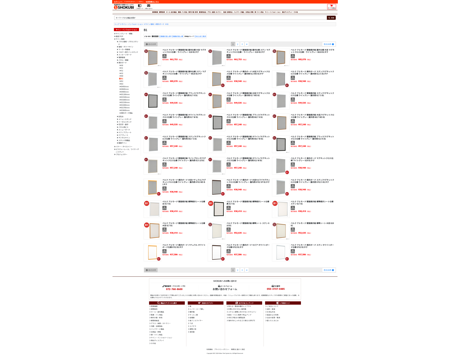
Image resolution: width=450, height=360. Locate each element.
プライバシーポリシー (221, 349)
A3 (122, 73)
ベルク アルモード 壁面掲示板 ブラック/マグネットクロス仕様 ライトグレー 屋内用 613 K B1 (312, 137)
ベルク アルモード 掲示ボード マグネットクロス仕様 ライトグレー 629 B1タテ (312, 159)
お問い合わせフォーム (225, 289)
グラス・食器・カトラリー (214, 12)
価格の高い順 (178, 36)
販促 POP (119, 36)
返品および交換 (272, 315)
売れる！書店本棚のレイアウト (239, 306)
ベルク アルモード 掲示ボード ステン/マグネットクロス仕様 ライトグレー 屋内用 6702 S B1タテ (312, 180)
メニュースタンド (124, 119)
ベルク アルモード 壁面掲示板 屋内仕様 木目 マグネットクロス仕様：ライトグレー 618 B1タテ (184, 50)
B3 (122, 84)
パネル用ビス (123, 127)
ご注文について (272, 306)
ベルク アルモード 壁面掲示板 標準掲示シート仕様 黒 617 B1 (248, 202)
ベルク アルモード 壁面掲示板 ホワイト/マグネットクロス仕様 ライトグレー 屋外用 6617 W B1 (248, 137)
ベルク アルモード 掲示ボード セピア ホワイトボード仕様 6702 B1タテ (248, 245)
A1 (122, 68)
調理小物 (193, 329)
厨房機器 (155, 12)
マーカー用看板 (124, 49)
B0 (122, 76)
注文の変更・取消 (273, 317)
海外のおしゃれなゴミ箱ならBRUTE (241, 320)
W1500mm (125, 97)
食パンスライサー (196, 320)
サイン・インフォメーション (273, 12)
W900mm (125, 91)
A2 (122, 70)
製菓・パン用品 (182, 12)
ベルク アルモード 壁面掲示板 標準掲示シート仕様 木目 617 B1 (183, 224)
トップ (116, 24)
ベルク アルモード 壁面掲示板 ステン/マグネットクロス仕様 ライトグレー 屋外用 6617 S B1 (184, 137)
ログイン (117, 1)
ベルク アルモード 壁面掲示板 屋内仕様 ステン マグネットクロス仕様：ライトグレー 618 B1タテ (248, 50)
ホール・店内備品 (171, 12)
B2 (122, 81)
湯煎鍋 (192, 332)
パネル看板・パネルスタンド (128, 42)
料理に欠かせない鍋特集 (237, 309)
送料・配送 (271, 309)
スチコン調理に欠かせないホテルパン (242, 312)
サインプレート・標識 (124, 33)
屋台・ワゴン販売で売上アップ (239, 315)
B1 (167, 24)
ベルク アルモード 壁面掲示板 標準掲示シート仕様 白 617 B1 (183, 202)
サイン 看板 (149, 24)
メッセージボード (125, 54)
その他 (296, 12)
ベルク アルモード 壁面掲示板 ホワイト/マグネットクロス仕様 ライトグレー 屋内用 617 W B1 (184, 115)
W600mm (125, 89)
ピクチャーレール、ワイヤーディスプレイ (127, 150)
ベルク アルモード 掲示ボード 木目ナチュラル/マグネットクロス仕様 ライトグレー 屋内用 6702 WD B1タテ (184, 182)
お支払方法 (271, 312)
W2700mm (125, 107)
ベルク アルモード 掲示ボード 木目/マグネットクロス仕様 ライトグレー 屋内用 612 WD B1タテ (248, 72)
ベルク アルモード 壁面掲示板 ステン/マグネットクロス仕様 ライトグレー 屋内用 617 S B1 (312, 94)
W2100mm (125, 102)
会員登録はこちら (152, 1)
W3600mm (125, 110)
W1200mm (125, 94)
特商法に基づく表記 (238, 349)
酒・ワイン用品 (259, 12)
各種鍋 (192, 317)
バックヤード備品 (239, 12)
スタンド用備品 (124, 140)
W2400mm (125, 105)
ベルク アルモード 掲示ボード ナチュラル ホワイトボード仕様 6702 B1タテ (184, 245)
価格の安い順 (166, 36)
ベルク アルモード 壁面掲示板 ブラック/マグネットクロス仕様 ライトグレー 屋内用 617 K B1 (184, 94)
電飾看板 (121, 57)
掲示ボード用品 (127, 113)
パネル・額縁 (123, 60)
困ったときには (272, 320)
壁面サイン (122, 143)
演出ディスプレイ (287, 12)
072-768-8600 (174, 289)
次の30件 (327, 44)
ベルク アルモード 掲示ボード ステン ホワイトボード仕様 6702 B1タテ (312, 245)
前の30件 (152, 44)
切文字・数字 (123, 124)
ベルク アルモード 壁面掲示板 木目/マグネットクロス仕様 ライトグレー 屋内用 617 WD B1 (248, 94)
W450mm (125, 86)
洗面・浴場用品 (227, 12)
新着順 (156, 36)
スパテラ (193, 326)
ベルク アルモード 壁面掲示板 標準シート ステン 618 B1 (248, 224)
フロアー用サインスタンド (128, 52)
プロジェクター (121, 154)
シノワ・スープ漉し (197, 309)
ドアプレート (123, 135)
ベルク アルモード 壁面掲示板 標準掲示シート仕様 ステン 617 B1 (312, 202)
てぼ (191, 323)
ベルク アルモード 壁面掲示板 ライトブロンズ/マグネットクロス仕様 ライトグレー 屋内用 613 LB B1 (184, 159)
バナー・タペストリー (124, 146)
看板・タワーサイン (125, 46)
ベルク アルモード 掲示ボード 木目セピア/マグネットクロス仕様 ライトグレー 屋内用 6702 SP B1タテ (248, 180)
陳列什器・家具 (193, 12)
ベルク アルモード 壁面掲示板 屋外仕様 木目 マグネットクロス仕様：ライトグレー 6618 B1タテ (312, 50)
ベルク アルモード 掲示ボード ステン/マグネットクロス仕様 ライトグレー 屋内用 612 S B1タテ (312, 72)
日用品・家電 (249, 12)
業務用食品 (202, 12)
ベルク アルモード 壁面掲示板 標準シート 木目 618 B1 (312, 224)
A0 (122, 65)
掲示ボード (160, 24)
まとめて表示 (201, 36)
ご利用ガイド (285, 303)
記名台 (120, 116)
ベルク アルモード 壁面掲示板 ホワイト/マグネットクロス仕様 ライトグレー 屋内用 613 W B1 (248, 159)
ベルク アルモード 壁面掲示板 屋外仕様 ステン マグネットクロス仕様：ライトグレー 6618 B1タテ (184, 72)
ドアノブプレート (124, 132)
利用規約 (210, 349)
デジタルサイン (124, 137)
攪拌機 (192, 312)
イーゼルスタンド (125, 122)
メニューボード (124, 129)
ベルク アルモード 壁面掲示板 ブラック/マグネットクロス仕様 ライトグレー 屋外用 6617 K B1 (248, 115)
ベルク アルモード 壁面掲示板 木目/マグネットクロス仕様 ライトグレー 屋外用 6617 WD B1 (312, 115)
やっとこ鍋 (194, 315)
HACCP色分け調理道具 (236, 317)
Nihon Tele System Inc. (225, 353)
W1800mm (125, 99)
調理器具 (162, 12)
